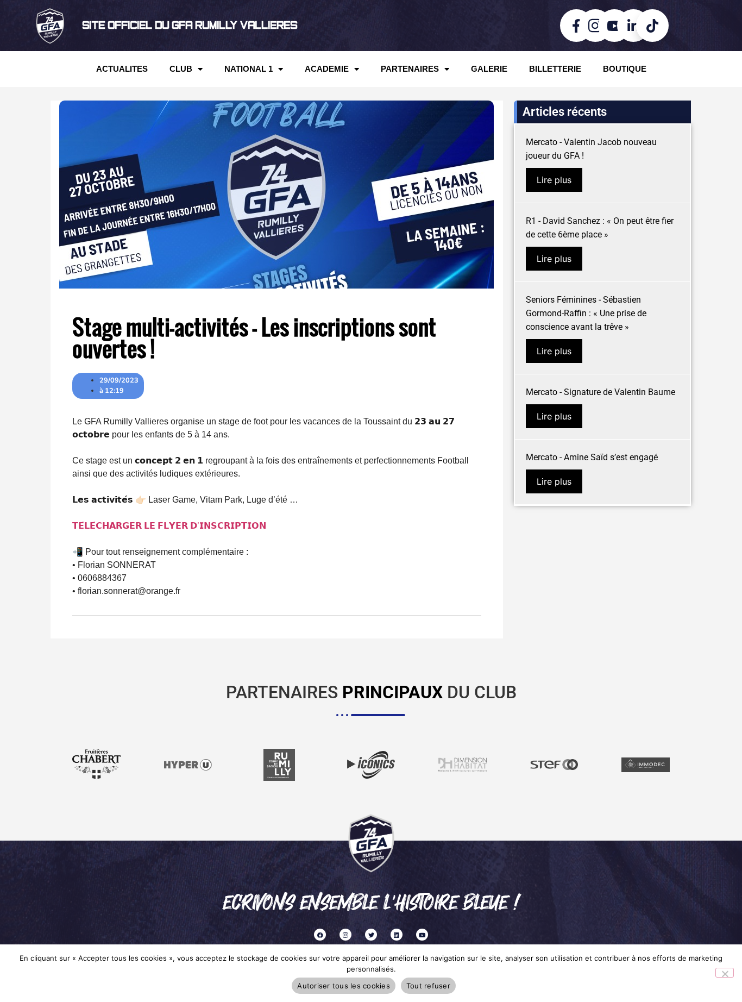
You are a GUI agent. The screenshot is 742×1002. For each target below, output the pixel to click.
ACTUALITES (122, 68)
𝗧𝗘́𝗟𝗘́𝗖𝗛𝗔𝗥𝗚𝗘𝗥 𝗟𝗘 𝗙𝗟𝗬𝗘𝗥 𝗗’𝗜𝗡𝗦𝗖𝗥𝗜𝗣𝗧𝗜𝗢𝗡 (169, 525)
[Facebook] (320, 935)
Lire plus (554, 179)
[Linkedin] (397, 935)
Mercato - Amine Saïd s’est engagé (592, 457)
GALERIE (489, 68)
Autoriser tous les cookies (343, 985)
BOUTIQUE (624, 68)
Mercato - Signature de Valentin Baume (600, 392)
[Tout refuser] (724, 973)
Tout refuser (428, 985)
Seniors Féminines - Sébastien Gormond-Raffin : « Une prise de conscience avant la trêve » (586, 313)
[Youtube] (422, 935)
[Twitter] (371, 935)
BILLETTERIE (555, 68)
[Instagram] (345, 935)
